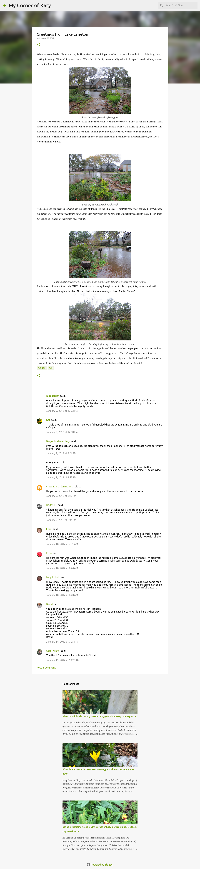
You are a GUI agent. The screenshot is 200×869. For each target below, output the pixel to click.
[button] (38, 45)
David (49, 604)
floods (41, 368)
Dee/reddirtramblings (58, 441)
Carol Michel (53, 650)
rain (51, 368)
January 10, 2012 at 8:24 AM (62, 568)
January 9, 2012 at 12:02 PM (62, 410)
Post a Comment (46, 667)
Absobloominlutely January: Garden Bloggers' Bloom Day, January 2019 (99, 716)
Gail (48, 419)
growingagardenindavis (59, 486)
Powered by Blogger (101, 864)
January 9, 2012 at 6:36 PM (61, 520)
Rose (49, 553)
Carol (49, 529)
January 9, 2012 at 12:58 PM (62, 432)
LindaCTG (51, 505)
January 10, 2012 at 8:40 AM (62, 595)
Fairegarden (52, 395)
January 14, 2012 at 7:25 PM (62, 641)
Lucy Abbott (53, 577)
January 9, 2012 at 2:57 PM (61, 477)
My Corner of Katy (30, 5)
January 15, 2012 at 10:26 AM (62, 660)
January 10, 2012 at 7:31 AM (62, 544)
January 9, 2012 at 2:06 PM (61, 453)
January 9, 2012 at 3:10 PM (61, 495)
